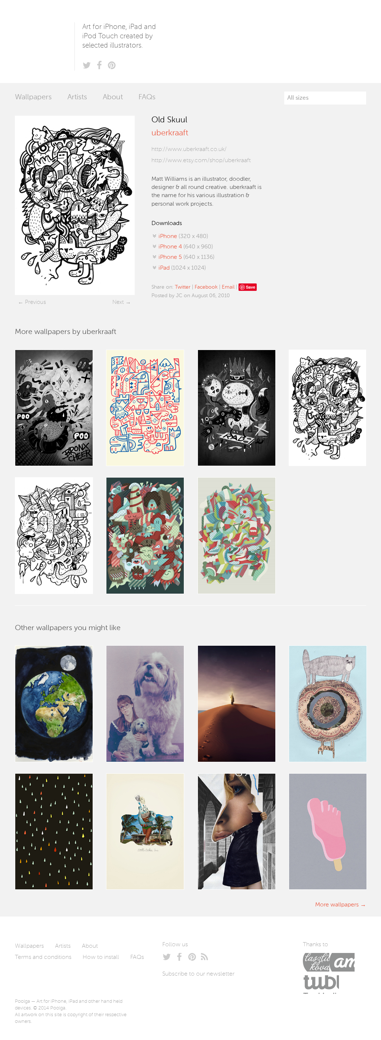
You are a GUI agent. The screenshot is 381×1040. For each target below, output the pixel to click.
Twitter (182, 287)
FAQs (147, 97)
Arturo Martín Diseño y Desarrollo (342, 962)
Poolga (44, 41)
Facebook (206, 287)
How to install (101, 957)
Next (118, 302)
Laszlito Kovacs (316, 962)
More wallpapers (337, 905)
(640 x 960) (186, 247)
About (113, 97)
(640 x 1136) (186, 257)
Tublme (321, 984)
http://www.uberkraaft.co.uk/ (189, 150)
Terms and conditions (43, 957)
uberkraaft (169, 133)
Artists (77, 97)
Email (228, 287)
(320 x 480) (183, 237)
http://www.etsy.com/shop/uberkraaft (201, 161)
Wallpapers (33, 97)
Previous (35, 302)
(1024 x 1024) (182, 268)
